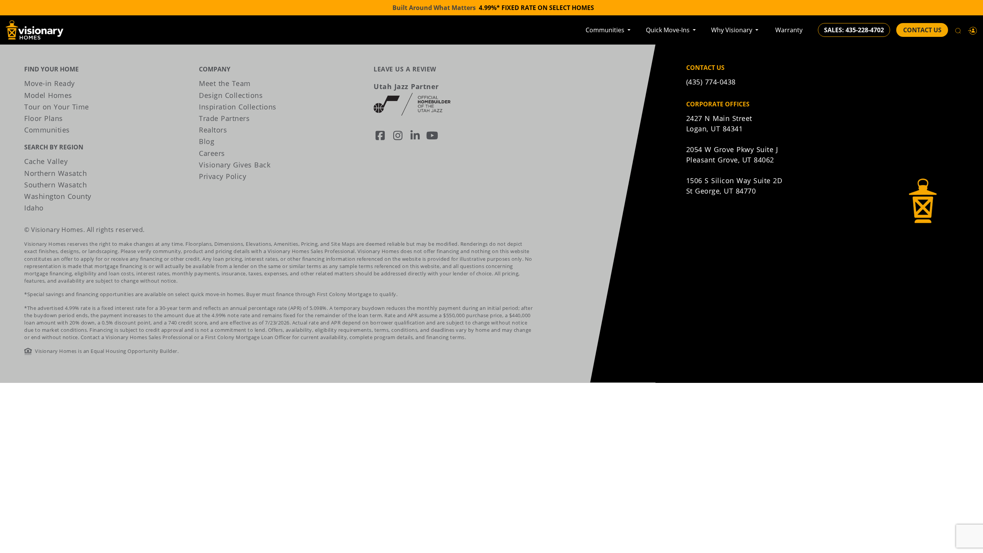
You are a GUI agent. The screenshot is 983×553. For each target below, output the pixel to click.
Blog (206, 141)
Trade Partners (224, 118)
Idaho (34, 207)
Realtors (213, 129)
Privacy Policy (222, 176)
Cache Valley (46, 161)
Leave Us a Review (405, 69)
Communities (606, 30)
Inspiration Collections (237, 106)
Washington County (57, 196)
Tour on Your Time (56, 106)
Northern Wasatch (55, 173)
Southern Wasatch (55, 184)
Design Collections (231, 95)
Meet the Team (225, 83)
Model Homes (48, 95)
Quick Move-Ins (668, 30)
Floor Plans (43, 118)
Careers (212, 153)
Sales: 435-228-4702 (854, 30)
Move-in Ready (49, 83)
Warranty (789, 30)
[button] (972, 30)
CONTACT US (922, 30)
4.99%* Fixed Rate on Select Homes (536, 7)
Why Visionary (732, 30)
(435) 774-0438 (711, 81)
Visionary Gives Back (234, 164)
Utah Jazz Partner (406, 86)
